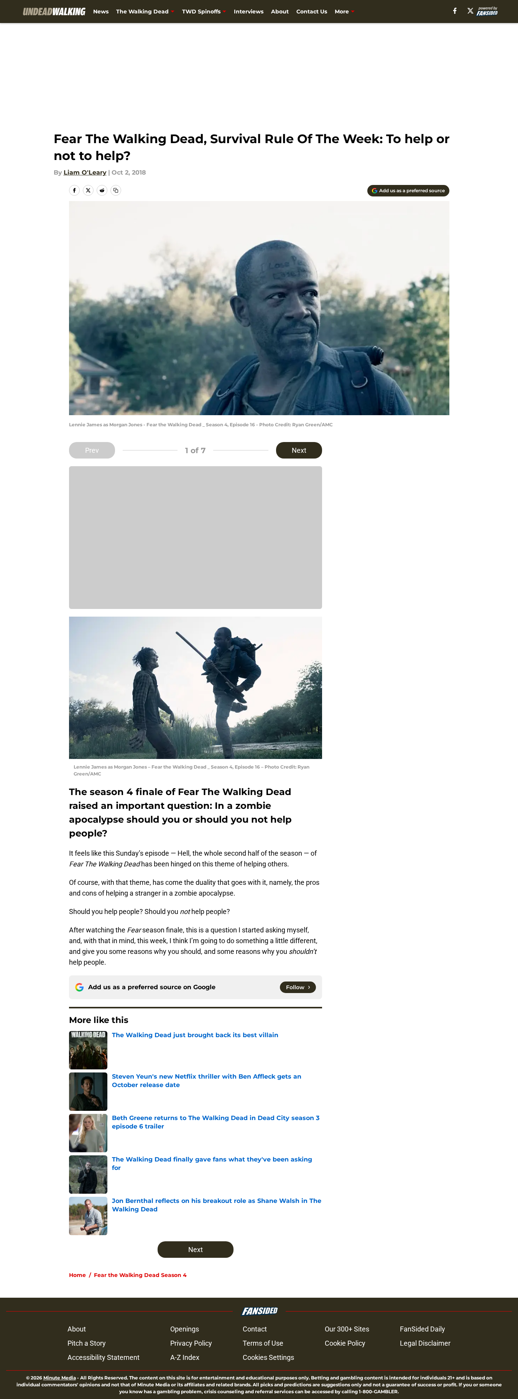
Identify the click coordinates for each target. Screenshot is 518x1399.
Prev (92, 450)
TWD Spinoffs (201, 11)
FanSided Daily (422, 1329)
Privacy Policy (191, 1343)
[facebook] (455, 11)
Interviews (248, 11)
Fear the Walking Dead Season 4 (140, 1275)
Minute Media (59, 1378)
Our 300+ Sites (347, 1329)
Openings (184, 1329)
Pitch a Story (86, 1343)
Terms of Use (263, 1343)
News (101, 11)
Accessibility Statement (103, 1357)
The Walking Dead (142, 11)
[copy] (115, 190)
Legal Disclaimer (425, 1343)
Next (299, 450)
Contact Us (311, 11)
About (280, 11)
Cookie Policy (345, 1343)
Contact (255, 1329)
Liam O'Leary (85, 172)
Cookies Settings (268, 1357)
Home (77, 1275)
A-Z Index (184, 1357)
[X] (470, 11)
